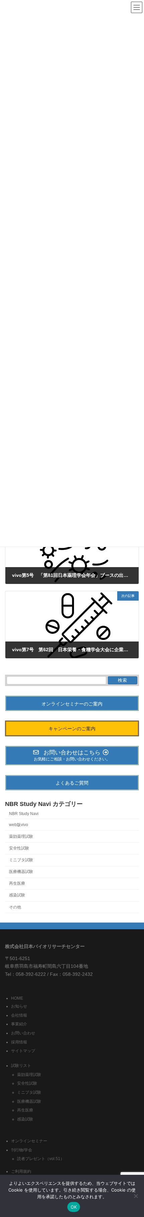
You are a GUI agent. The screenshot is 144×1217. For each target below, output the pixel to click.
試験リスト (21, 1065)
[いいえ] (135, 1196)
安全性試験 (19, 848)
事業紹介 (19, 1024)
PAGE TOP (134, 1173)
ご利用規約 (21, 1171)
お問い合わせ (23, 1033)
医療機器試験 (21, 871)
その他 (15, 906)
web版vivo (18, 824)
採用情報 (19, 1041)
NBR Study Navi (24, 813)
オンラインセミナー (29, 1141)
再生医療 (17, 883)
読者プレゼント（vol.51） (40, 1158)
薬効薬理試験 (21, 836)
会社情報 (19, 1015)
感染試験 (17, 895)
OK (74, 1207)
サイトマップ (23, 1051)
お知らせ (19, 1006)
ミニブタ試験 (21, 860)
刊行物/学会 (21, 1150)
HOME (17, 998)
